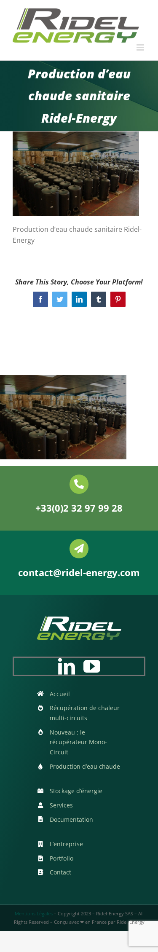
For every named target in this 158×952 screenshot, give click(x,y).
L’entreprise (66, 844)
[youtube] (91, 666)
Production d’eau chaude (85, 766)
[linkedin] (66, 666)
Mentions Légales (34, 913)
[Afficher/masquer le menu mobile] (141, 47)
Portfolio (61, 858)
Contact (60, 872)
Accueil (60, 694)
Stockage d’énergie (76, 791)
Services (61, 805)
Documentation (71, 819)
